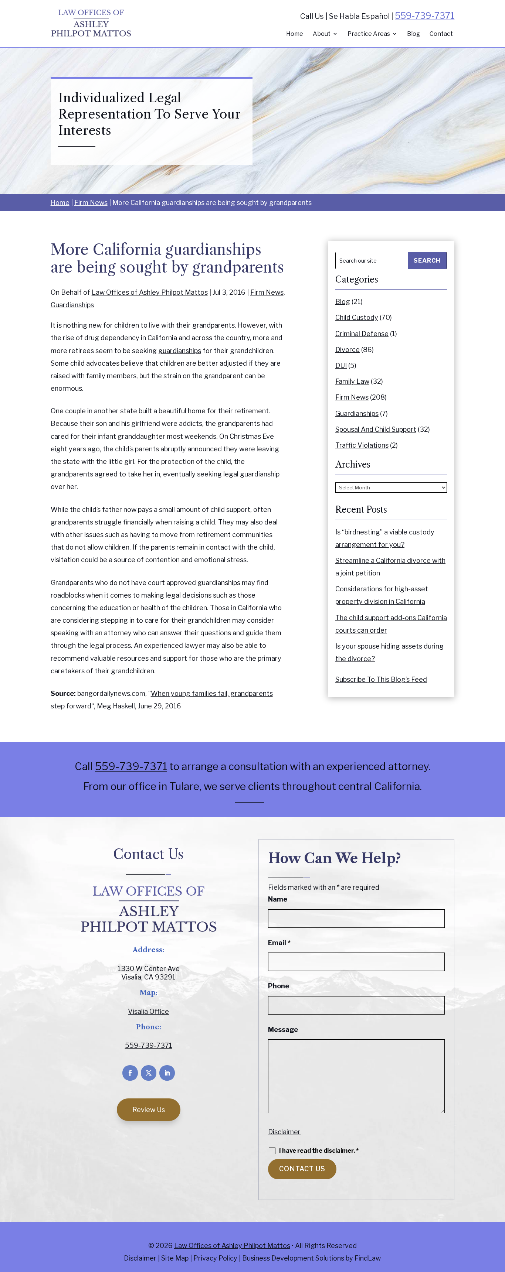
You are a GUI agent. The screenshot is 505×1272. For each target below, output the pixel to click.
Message (283, 1029)
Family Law (352, 381)
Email (279, 943)
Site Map (175, 1258)
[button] (497, 1218)
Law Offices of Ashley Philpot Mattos (150, 292)
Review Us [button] (148, 1110)
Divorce (347, 349)
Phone (278, 986)
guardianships (179, 351)
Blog (413, 34)
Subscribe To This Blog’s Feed (381, 679)
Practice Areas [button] (369, 34)
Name (277, 899)
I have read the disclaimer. (319, 1151)
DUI (341, 365)
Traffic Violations (362, 445)
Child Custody (356, 317)
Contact (441, 34)
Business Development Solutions (293, 1258)
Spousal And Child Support (375, 429)
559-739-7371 (424, 15)
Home (294, 34)
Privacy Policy (215, 1258)
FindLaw (368, 1258)
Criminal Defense (362, 334)
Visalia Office (148, 1011)
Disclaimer (284, 1132)
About (322, 34)
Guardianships (72, 305)
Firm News (267, 292)
